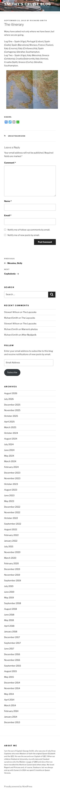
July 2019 (8, 586)
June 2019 (9, 592)
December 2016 (12, 654)
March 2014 (10, 705)
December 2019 (12, 569)
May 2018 (9, 620)
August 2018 (10, 609)
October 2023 (11, 484)
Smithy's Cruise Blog (27, 4)
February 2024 (11, 467)
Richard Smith (38, 21)
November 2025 (12, 410)
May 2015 (9, 677)
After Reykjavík (28, 335)
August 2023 (10, 490)
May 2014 (9, 694)
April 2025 (9, 421)
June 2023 (9, 495)
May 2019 (9, 597)
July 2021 (8, 546)
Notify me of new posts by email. (23, 235)
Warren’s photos (29, 329)
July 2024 (9, 444)
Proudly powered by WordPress (18, 786)
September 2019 (12, 580)
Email (7, 215)
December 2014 (12, 682)
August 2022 (10, 529)
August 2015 (10, 671)
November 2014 (12, 688)
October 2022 (11, 518)
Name (8, 201)
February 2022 (11, 535)
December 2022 (12, 507)
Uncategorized (17, 136)
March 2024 (10, 461)
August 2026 (10, 393)
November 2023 (12, 478)
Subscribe (12, 372)
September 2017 (12, 643)
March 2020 (10, 558)
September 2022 (12, 524)
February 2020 (11, 563)
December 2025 (12, 405)
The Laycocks (29, 312)
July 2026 (9, 399)
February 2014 (11, 711)
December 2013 (12, 722)
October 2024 (11, 433)
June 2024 (9, 450)
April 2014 (9, 700)
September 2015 (12, 666)
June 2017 (9, 648)
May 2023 (9, 501)
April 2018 (9, 626)
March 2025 (10, 427)
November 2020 (12, 552)
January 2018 (10, 631)
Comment (10, 163)
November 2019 (12, 575)
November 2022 (12, 512)
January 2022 (10, 541)
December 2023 (12, 472)
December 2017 (12, 637)
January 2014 (10, 717)
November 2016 (12, 660)
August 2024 (10, 439)
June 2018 (9, 614)
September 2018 (12, 603)
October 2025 (11, 416)
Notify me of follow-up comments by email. (29, 230)
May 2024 (9, 456)
